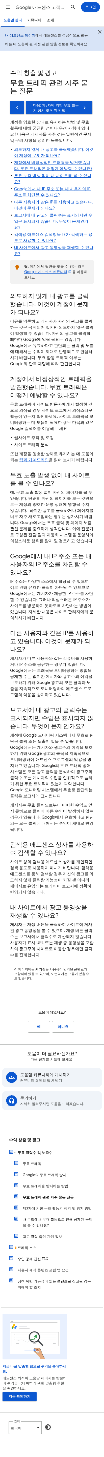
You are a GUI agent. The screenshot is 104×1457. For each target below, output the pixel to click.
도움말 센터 (13, 20)
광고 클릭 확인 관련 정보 (42, 1236)
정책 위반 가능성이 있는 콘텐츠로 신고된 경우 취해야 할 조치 (54, 1284)
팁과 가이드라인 (34, 460)
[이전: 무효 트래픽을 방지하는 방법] (17, 107)
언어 (17, 1421)
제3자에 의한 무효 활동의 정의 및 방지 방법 (57, 1208)
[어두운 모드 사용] (48, 1427)
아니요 (63, 1027)
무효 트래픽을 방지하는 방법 (45, 1186)
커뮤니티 (34, 20)
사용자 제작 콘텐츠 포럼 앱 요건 (43, 1270)
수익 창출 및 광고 (24, 1139)
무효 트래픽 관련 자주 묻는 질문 (48, 1197)
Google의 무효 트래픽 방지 (44, 1175)
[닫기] (100, 33)
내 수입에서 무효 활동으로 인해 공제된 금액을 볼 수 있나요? (57, 1222)
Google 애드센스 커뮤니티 (45, 271)
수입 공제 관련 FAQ (33, 1259)
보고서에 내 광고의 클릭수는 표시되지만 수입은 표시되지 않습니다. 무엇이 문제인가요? (53, 221)
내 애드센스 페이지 (20, 35)
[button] (8, 7)
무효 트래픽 (32, 1163)
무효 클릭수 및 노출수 (35, 1152)
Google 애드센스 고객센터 (41, 7)
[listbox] (25, 1427)
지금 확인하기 (20, 1396)
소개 (50, 20)
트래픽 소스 (27, 1247)
